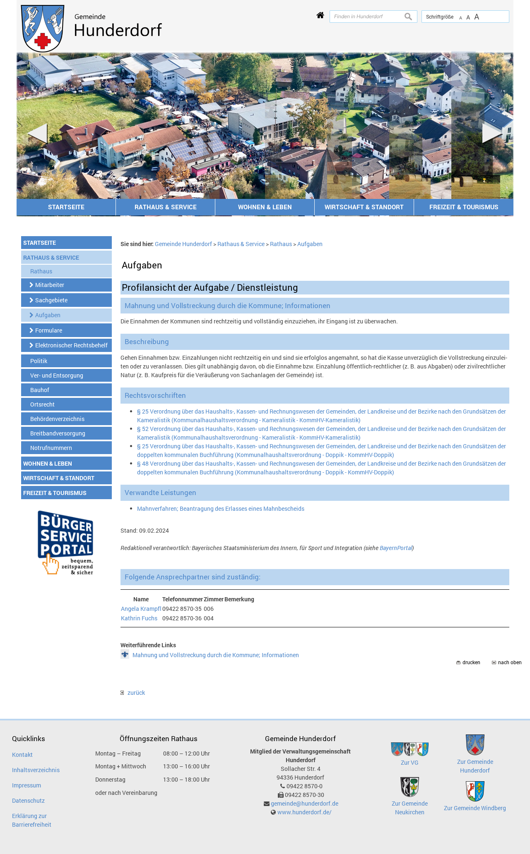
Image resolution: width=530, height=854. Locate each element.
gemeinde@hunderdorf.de (304, 803)
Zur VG (410, 762)
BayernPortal (396, 548)
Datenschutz (28, 800)
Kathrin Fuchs (139, 618)
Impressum (26, 785)
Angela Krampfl (141, 608)
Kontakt (22, 754)
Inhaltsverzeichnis (36, 770)
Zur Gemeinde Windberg (475, 808)
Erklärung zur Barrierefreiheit (31, 820)
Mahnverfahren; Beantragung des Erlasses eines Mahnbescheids (220, 508)
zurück (134, 692)
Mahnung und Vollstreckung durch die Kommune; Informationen (215, 655)
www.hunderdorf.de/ (304, 812)
